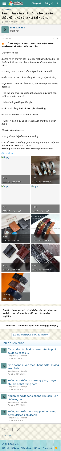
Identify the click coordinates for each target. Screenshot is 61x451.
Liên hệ (5, 448)
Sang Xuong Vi (10, 21)
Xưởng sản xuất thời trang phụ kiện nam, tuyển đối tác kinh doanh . (32, 413)
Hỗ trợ (37, 448)
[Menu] (4, 3)
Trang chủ (47, 448)
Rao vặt (24, 355)
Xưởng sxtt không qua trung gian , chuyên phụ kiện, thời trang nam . (32, 382)
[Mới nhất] (57, 3)
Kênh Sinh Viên (11, 444)
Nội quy (15, 448)
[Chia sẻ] (54, 38)
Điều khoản (26, 448)
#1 (58, 38)
